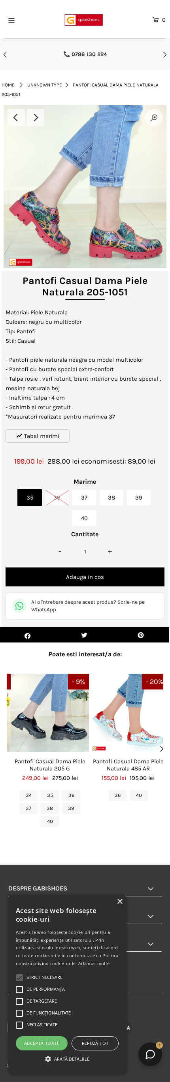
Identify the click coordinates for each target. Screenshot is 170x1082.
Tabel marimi (41, 436)
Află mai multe (94, 963)
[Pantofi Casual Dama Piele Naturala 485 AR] (128, 713)
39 (138, 497)
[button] (67, 1059)
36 (56, 497)
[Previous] (16, 117)
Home (8, 85)
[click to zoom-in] (153, 117)
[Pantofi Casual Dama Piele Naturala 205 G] (50, 713)
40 (84, 518)
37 (84, 497)
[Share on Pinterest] (141, 634)
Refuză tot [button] (95, 1043)
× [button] (120, 902)
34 (29, 795)
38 (111, 497)
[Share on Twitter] (84, 634)
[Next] (35, 117)
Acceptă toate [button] (41, 1043)
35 (29, 497)
